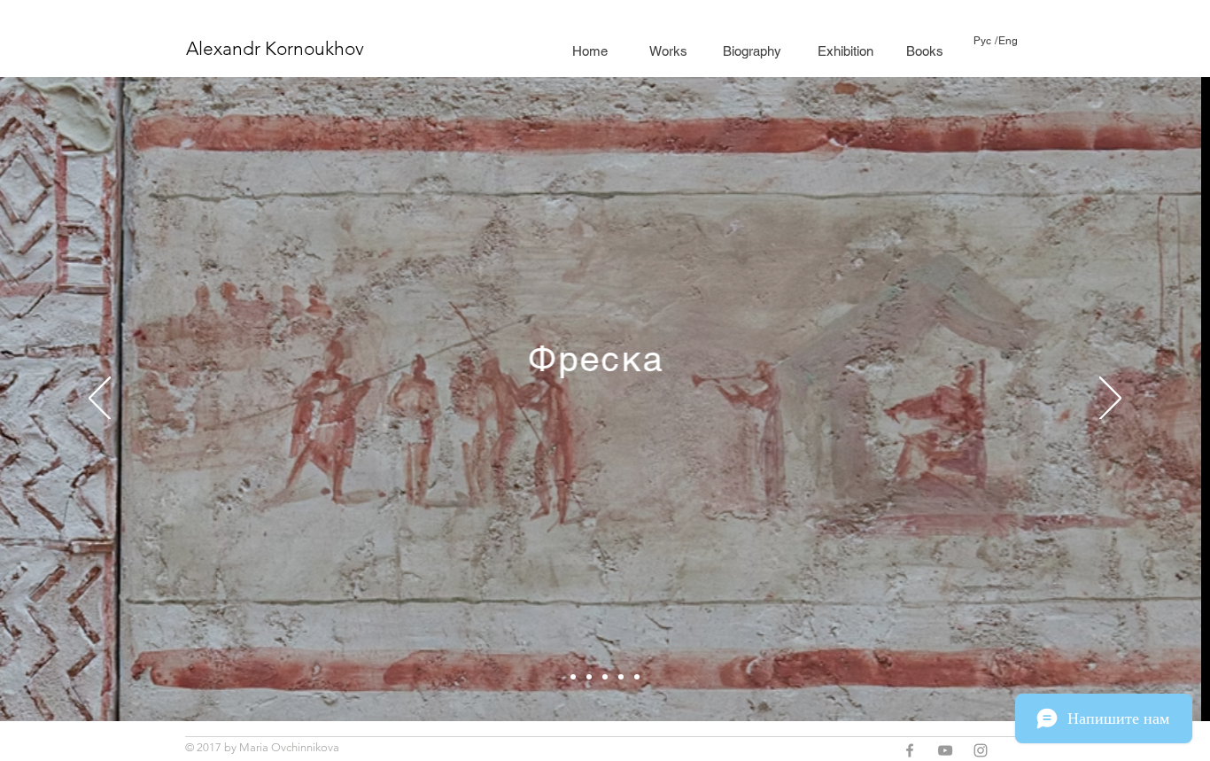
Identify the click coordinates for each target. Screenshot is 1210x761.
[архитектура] (637, 676)
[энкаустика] (621, 676)
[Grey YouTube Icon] (945, 750)
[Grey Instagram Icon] (980, 750)
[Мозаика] (589, 676)
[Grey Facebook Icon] (910, 750)
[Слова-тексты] (573, 676)
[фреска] (605, 676)
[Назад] (100, 400)
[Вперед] (1110, 400)
